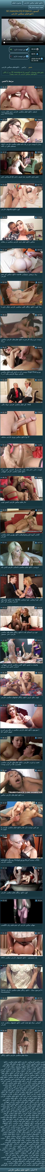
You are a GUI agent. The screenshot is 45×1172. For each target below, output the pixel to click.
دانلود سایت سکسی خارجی (10, 1069)
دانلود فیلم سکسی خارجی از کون (25, 1087)
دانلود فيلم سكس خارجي (36, 1077)
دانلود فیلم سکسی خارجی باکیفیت (13, 1094)
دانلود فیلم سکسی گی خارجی (28, 1115)
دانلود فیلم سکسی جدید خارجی (28, 1085)
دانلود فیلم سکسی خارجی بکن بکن (32, 1096)
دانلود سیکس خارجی (31, 1075)
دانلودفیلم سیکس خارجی (10, 67)
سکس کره (12, 1155)
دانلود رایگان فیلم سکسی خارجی (27, 1066)
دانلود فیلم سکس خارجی (33, 3)
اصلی (32, 1170)
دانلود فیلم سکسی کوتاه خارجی (34, 1113)
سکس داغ (30, 1148)
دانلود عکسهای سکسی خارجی (12, 1075)
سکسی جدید (11, 1150)
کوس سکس (30, 1161)
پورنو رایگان (21, 1148)
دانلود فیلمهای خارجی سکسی (23, 1123)
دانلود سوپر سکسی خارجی (35, 1071)
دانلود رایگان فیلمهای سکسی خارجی (17, 1068)
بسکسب (23, 1153)
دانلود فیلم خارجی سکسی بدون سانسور (19, 1079)
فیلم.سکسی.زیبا (32, 1157)
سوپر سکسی (40, 1161)
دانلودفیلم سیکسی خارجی (30, 1134)
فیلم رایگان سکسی (15, 1163)
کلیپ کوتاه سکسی (18, 1157)
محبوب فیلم (16, 3)
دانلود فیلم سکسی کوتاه (31, 1159)
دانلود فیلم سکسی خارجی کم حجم (32, 1104)
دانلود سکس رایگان (32, 1144)
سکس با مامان (18, 1144)
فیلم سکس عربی (39, 1150)
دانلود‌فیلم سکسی (38, 1163)
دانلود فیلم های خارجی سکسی (28, 1117)
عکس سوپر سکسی (24, 1150)
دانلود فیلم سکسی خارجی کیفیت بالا (28, 1106)
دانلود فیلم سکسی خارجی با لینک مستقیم (30, 1090)
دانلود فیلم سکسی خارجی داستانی (23, 1100)
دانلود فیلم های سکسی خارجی (24, 1119)
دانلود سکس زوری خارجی (23, 1073)
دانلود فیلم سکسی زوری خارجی (17, 1110)
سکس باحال (10, 1138)
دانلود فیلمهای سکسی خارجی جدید (21, 1125)
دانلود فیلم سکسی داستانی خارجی (23, 1108)
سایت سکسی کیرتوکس (30, 1136)
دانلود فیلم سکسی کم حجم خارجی (13, 1111)
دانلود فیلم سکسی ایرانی (30, 1165)
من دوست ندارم (20, 56)
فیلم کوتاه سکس (18, 1140)
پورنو (9, 1161)
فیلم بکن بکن (34, 1151)
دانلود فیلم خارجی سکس (17, 1077)
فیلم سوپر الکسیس (21, 1151)
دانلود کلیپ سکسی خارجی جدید (17, 1129)
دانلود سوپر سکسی (32, 1140)
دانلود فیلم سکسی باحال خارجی (33, 1083)
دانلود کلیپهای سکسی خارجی (16, 1130)
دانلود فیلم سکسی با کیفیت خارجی (13, 1081)
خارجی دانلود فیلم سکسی (17, 1062)
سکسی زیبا (27, 1163)
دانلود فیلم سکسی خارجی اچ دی (15, 1089)
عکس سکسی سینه (20, 1146)
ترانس (24, 67)
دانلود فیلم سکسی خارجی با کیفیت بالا (19, 1092)
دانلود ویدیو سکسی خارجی (14, 1127)
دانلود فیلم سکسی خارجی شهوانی (16, 1102)
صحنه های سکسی (32, 1138)
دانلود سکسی (14, 1153)
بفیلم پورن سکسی (9, 1148)
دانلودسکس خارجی (23, 1132)
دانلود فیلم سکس (34, 1146)
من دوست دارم (20, 49)
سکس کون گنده (33, 1153)
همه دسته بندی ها (36, 7)
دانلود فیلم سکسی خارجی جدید (30, 1098)
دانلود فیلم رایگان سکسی (13, 1159)
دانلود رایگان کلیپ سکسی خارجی (33, 1069)
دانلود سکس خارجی (18, 1071)
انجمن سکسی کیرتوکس (36, 1062)
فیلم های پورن (34, 1155)
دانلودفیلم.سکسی (18, 1161)
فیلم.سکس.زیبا (22, 1155)
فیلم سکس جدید (15, 1165)
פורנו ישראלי (20, 1138)
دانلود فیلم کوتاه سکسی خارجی (18, 1121)
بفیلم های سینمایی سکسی (30, 1142)
